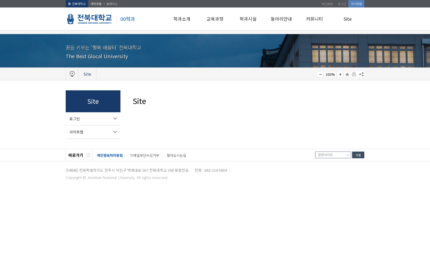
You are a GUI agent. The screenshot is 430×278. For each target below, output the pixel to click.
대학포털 (96, 3)
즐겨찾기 (347, 74)
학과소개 (181, 18)
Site (348, 18)
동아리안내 (281, 18)
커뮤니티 (314, 18)
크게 (340, 74)
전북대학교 (79, 3)
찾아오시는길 (176, 155)
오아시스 (112, 3)
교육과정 (215, 18)
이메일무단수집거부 (144, 155)
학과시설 (248, 18)
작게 (320, 74)
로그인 (342, 4)
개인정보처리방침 (110, 155)
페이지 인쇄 (354, 74)
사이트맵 (356, 3)
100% (330, 74)
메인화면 (327, 4)
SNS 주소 (361, 74)
